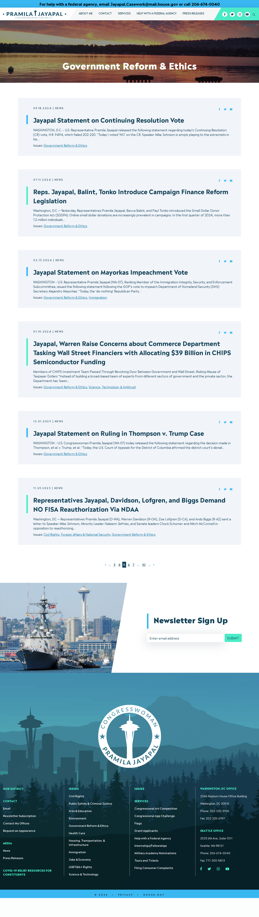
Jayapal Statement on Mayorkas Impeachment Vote (110, 271)
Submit (233, 638)
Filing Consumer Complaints (153, 868)
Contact (105, 13)
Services (124, 13)
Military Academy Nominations (155, 853)
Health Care (77, 833)
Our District (13, 788)
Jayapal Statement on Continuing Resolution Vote (108, 119)
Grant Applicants (146, 830)
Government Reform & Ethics (65, 145)
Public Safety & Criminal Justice (90, 803)
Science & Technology (83, 874)
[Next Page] (153, 565)
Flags (138, 823)
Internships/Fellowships (150, 845)
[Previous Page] (105, 565)
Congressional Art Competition (155, 808)
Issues (74, 788)
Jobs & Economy (80, 859)
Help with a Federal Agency (157, 13)
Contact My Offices (16, 823)
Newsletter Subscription (19, 816)
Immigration (98, 297)
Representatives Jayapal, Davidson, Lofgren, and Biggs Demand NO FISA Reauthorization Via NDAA (129, 504)
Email (6, 808)
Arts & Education (80, 811)
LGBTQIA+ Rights (80, 867)
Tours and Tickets (146, 860)
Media (7, 843)
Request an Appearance (19, 830)
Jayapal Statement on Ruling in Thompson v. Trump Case (118, 432)
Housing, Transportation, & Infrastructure (87, 842)
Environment (77, 818)
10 (144, 564)
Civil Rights (51, 534)
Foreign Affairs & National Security (85, 534)
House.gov (154, 894)
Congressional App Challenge (154, 816)
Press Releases (193, 13)
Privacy (125, 894)
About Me (86, 13)
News (6, 850)
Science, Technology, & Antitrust (112, 386)
